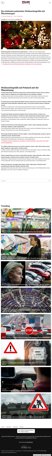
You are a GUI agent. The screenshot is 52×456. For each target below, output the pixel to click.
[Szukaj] (49, 2)
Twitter (21, 426)
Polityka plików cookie (46, 454)
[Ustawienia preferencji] (50, 342)
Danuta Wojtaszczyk (7, 16)
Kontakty (8, 426)
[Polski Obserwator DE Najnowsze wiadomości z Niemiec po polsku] (26, 2)
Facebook (15, 426)
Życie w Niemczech (18, 16)
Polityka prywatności (37, 454)
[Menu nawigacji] (2, 3)
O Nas (2, 426)
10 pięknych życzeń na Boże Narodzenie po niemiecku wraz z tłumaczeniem (22, 64)
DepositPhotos (29, 442)
